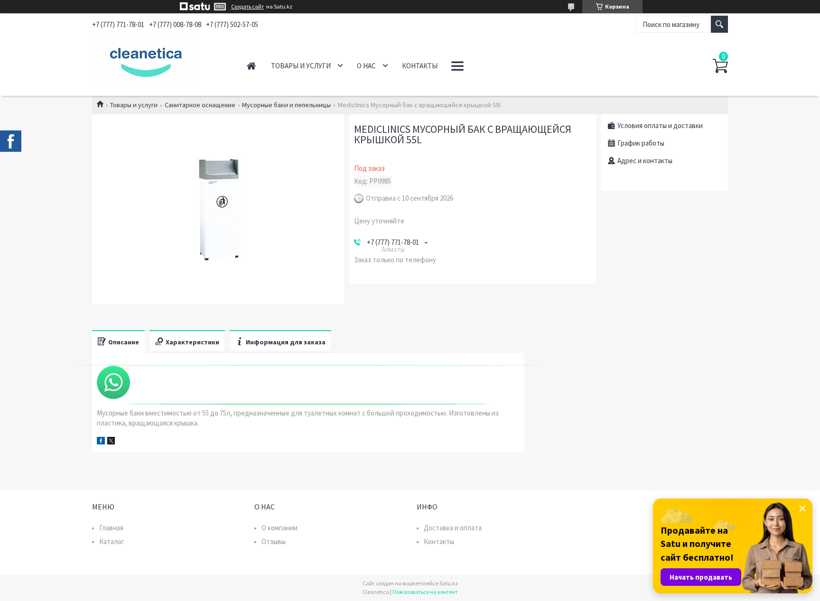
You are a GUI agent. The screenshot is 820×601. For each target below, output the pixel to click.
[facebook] (101, 441)
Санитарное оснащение (200, 105)
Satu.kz (448, 583)
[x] (111, 441)
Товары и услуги (301, 65)
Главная (251, 65)
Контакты (420, 65)
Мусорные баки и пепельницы (286, 105)
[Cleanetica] (158, 60)
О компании (279, 527)
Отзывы (273, 541)
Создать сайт (247, 6)
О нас (366, 65)
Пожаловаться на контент (424, 591)
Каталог (111, 541)
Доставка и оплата (453, 527)
